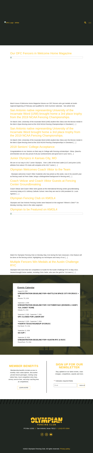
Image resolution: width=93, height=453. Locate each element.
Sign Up (82, 385)
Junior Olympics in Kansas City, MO (33, 158)
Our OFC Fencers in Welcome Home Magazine (41, 53)
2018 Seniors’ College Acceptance (32, 146)
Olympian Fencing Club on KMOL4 (32, 198)
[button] (85, 22)
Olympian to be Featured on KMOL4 (33, 209)
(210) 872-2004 (63, 428)
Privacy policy (65, 449)
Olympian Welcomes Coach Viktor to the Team (40, 169)
